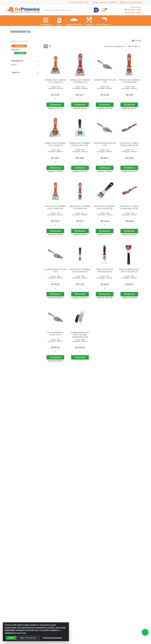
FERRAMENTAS (17, 61)
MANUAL (14, 65)
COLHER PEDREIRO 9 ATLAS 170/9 (55, 270)
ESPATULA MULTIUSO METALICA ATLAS (104, 270)
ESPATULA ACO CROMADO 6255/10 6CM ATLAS (104, 207)
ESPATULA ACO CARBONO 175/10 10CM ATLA (55, 81)
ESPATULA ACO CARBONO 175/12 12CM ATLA (55, 144)
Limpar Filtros (20, 46)
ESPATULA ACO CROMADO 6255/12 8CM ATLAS (55, 207)
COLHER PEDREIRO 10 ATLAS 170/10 (55, 334)
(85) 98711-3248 (134, 12)
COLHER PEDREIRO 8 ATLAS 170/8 (105, 144)
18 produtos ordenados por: (115, 46)
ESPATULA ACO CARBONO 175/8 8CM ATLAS (80, 81)
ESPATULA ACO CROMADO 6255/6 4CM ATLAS (79, 270)
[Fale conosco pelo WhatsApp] (145, 632)
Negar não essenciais (28, 638)
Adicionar (56, 105)
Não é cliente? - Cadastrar (105, 2)
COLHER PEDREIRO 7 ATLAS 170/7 (105, 81)
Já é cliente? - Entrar (80, 2)
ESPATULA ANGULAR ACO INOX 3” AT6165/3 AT (129, 270)
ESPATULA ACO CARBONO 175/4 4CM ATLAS (80, 207)
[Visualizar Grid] (46, 46)
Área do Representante (132, 2)
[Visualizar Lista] (50, 46)
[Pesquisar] (96, 10)
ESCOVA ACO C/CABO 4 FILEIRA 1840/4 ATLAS (129, 207)
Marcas (15, 73)
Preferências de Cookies (52, 638)
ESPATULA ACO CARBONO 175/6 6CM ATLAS (129, 81)
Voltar (137, 41)
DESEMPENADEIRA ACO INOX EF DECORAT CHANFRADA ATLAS (80, 335)
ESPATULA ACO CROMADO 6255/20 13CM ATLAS (79, 144)
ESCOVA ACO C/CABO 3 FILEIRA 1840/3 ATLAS (129, 144)
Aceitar (11, 638)
